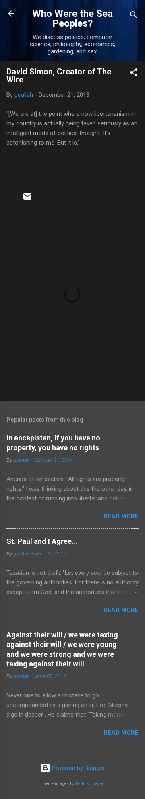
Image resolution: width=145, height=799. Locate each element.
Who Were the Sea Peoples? (72, 18)
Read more (121, 516)
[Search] (134, 16)
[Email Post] (27, 199)
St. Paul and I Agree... (42, 541)
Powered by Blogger (77, 768)
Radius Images (90, 783)
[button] (134, 74)
